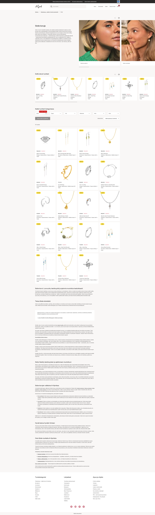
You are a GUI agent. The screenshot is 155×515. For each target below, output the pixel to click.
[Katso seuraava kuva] (118, 18)
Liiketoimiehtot (96, 492)
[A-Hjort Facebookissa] (71, 507)
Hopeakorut (66, 496)
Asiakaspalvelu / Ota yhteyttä (99, 496)
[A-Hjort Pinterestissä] (80, 507)
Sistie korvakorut (80, 388)
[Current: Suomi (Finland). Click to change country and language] (118, 1)
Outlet (36, 496)
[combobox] (69, 6)
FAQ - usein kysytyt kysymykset (99, 494)
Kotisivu (36, 12)
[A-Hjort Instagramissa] (75, 507)
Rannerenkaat (38, 487)
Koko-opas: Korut (96, 498)
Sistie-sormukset (88, 388)
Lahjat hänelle (67, 498)
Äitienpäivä (66, 487)
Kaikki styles (37, 498)
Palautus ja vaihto (96, 489)
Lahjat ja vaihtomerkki (97, 487)
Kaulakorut (37, 489)
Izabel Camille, (60, 325)
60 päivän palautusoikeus (77, 1)
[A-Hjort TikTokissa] (84, 507)
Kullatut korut (66, 494)
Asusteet (37, 494)
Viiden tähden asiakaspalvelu (90, 1)
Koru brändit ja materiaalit (98, 491)
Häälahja (66, 500)
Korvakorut (37, 483)
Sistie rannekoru (43, 389)
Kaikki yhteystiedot (77, 513)
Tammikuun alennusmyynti (69, 481)
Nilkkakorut (37, 491)
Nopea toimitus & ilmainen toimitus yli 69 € (61, 1)
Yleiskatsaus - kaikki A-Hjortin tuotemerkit (49, 12)
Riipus (36, 492)
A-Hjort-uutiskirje (96, 481)
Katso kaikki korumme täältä (41, 463)
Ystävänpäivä (66, 483)
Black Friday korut (68, 491)
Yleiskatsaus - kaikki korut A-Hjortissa (43, 481)
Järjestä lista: (100, 118)
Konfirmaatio (66, 485)
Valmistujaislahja (67, 489)
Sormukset (37, 485)
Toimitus (94, 483)
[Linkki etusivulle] (38, 6)
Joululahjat (66, 492)
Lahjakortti (95, 485)
